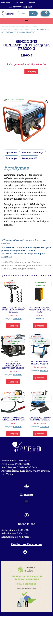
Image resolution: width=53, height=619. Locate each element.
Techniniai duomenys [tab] (32, 152)
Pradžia (4, 27)
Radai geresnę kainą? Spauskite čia (26, 64)
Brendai (32, 2)
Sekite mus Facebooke (26, 544)
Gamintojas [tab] (11, 158)
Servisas (19, 2)
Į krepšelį (31, 71)
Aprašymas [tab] (11, 152)
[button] (46, 101)
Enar (13, 423)
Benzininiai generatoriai (24, 29)
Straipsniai (5, 2)
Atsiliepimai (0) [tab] (29, 158)
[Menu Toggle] (26, 21)
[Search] (33, 13)
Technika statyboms (19, 27)
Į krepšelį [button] (13, 325)
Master (39, 315)
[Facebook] (25, 552)
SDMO (13, 371)
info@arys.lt (6, 256)
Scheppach (13, 315)
